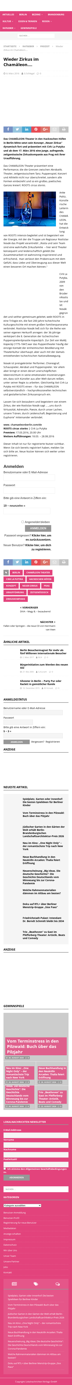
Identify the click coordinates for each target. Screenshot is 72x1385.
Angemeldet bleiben (37, 522)
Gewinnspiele (29, 28)
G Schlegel (29, 73)
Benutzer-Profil (11, 1218)
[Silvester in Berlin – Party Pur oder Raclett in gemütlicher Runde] (10, 682)
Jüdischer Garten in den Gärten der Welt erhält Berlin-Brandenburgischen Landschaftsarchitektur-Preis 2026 (44, 831)
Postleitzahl (10, 1159)
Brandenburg (56, 14)
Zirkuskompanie (15, 598)
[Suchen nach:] (36, 35)
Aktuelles (8, 14)
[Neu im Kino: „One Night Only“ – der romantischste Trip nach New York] (14, 846)
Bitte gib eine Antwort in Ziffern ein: (24, 498)
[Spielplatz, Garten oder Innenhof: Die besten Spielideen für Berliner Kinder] (14, 802)
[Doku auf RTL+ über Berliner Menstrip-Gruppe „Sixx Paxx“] (14, 908)
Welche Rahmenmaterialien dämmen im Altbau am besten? (42, 891)
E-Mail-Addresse (12, 1129)
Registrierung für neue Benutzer (20, 1222)
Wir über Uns (10, 1250)
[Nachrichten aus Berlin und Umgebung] (36, 9)
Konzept (11, 585)
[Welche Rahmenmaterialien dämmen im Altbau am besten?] (14, 894)
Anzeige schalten (12, 1233)
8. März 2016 (12, 73)
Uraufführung (15, 592)
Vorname (8, 1139)
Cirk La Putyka (14, 579)
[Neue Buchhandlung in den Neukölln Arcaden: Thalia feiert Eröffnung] (14, 860)
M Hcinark (48, 688)
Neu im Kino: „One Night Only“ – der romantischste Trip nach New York (43, 846)
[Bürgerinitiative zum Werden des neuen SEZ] (10, 667)
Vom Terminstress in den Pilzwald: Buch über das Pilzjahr (43, 814)
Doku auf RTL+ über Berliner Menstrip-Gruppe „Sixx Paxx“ (40, 905)
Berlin (23, 14)
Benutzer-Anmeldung (14, 1212)
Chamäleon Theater (38, 572)
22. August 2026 (48, 1106)
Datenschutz (10, 1244)
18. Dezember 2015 (31, 688)
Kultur (7, 21)
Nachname (9, 1149)
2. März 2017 (28, 657)
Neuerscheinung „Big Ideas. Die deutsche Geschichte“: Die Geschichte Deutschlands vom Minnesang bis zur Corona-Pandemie (41, 877)
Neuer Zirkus (30, 585)
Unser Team (9, 1255)
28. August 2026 (16, 1057)
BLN (40, 657)
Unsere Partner (11, 1261)
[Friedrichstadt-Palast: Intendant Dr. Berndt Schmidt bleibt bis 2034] (14, 921)
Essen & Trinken (27, 21)
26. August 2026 (16, 1082)
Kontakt (7, 1272)
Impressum (9, 1239)
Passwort (9, 485)
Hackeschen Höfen (40, 579)
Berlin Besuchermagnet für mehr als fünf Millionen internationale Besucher (43, 651)
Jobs (5, 1267)
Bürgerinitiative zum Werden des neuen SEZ (44, 666)
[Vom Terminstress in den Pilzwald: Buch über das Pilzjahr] (14, 816)
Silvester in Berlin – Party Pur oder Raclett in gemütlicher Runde (40, 682)
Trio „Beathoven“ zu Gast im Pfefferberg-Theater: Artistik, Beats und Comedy (44, 935)
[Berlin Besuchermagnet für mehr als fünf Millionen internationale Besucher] (10, 652)
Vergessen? (37, 741)
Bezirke (36, 14)
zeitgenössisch (39, 592)
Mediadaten (9, 1228)
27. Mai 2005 (28, 671)
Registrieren (53, 741)
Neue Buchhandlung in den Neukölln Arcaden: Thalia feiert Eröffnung (41, 860)
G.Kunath (42, 671)
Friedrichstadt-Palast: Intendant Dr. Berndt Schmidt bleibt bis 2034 (43, 919)
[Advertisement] (29, 978)
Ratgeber (8, 28)
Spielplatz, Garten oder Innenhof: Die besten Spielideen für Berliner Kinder (43, 802)
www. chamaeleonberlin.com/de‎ (22, 424)
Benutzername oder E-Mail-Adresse (25, 472)
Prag (47, 585)
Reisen (46, 21)
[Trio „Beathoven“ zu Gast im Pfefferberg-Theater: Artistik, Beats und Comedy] (14, 935)
